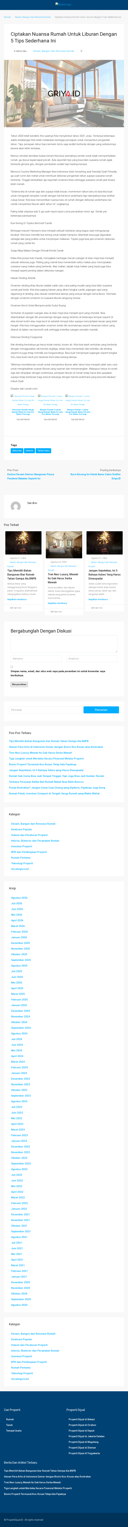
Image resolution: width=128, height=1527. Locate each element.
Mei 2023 (16, 1118)
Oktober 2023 (19, 1090)
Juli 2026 (16, 903)
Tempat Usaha (14, 1430)
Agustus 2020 (19, 1304)
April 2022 (17, 1191)
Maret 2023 (18, 1129)
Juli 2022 (16, 1174)
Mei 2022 (16, 1186)
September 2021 (21, 1231)
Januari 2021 (19, 1276)
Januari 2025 (19, 1005)
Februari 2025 (19, 999)
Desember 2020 (20, 1282)
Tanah (9, 1425)
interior (29, 450)
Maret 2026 (18, 926)
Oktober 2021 (19, 1225)
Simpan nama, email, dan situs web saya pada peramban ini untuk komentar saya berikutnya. (58, 673)
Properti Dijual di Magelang (83, 1442)
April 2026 (17, 920)
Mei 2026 (16, 914)
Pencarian (101, 709)
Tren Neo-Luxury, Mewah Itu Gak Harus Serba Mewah (63, 578)
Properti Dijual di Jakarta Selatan (86, 1436)
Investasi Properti (21, 846)
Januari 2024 (19, 1073)
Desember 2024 (20, 1010)
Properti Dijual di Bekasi (82, 1419)
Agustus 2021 (19, 1237)
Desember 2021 (20, 1214)
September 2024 (21, 1027)
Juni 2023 (17, 1112)
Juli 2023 (16, 1107)
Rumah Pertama (20, 857)
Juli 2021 (16, 1242)
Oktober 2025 (19, 954)
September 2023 (21, 1095)
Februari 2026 (19, 931)
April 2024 (17, 1056)
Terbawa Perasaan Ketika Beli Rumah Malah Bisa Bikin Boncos (46, 781)
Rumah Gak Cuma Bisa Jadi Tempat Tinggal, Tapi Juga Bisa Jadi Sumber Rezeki (56, 776)
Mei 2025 (16, 982)
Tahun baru (43, 450)
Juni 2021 (17, 1248)
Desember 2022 (20, 1146)
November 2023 (20, 1084)
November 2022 (20, 1152)
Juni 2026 (17, 909)
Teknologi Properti (22, 863)
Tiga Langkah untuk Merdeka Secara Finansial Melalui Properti (46, 758)
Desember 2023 (20, 1078)
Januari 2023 (19, 1140)
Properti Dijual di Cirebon (82, 1425)
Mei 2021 (16, 1254)
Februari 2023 (19, 1135)
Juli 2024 (16, 1039)
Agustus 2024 (19, 1033)
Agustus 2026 (19, 897)
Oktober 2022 (19, 1157)
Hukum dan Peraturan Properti (29, 835)
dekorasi (17, 450)
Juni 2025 (17, 976)
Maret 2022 (18, 1197)
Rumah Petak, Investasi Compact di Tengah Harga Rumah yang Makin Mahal (54, 793)
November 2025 (20, 948)
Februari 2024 (19, 1067)
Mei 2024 (16, 1050)
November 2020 (20, 1287)
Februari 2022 (19, 1203)
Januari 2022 (19, 1208)
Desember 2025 (20, 943)
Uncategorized (20, 869)
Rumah (10, 1419)
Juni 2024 (17, 1044)
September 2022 (21, 1163)
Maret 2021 (18, 1265)
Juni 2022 (17, 1180)
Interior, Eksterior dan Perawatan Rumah (35, 840)
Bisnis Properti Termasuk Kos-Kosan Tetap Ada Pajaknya (42, 764)
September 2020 (21, 1299)
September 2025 (21, 960)
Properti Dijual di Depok (81, 1430)
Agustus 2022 (19, 1169)
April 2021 (17, 1259)
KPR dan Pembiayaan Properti (29, 852)
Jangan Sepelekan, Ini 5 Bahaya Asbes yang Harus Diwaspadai (104, 574)
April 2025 (17, 988)
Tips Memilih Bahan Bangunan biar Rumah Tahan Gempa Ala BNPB (21, 574)
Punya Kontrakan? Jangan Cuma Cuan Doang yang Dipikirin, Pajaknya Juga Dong (57, 787)
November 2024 (20, 1016)
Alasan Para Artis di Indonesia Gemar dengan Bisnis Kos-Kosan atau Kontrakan (56, 746)
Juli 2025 (16, 971)
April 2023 (17, 1124)
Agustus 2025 (19, 965)
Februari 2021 (19, 1271)
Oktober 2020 (19, 1293)
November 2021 (20, 1220)
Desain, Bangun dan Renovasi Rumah (33, 17)
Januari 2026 (19, 937)
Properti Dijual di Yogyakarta (84, 1453)
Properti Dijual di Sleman (82, 1447)
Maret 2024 (18, 1061)
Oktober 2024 (19, 1022)
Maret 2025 (18, 993)
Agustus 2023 (19, 1101)
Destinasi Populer (21, 829)
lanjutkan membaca (16, 599)
